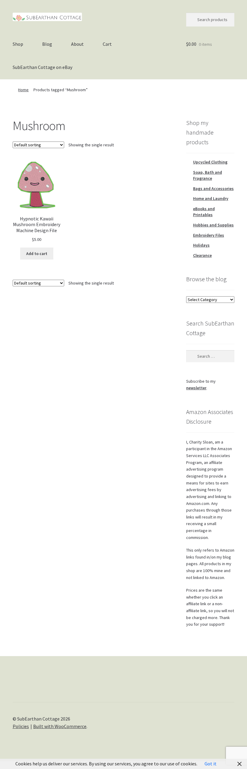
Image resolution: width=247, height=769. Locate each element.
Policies (21, 726)
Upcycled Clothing (210, 162)
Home (23, 89)
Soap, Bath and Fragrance (207, 175)
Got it (211, 764)
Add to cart (36, 253)
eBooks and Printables (204, 211)
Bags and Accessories (213, 188)
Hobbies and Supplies (213, 225)
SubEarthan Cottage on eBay (42, 67)
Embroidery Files (208, 235)
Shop (18, 44)
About (77, 44)
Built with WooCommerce (59, 726)
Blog (47, 44)
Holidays (201, 245)
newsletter (196, 388)
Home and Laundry (210, 198)
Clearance (202, 255)
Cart (107, 44)
